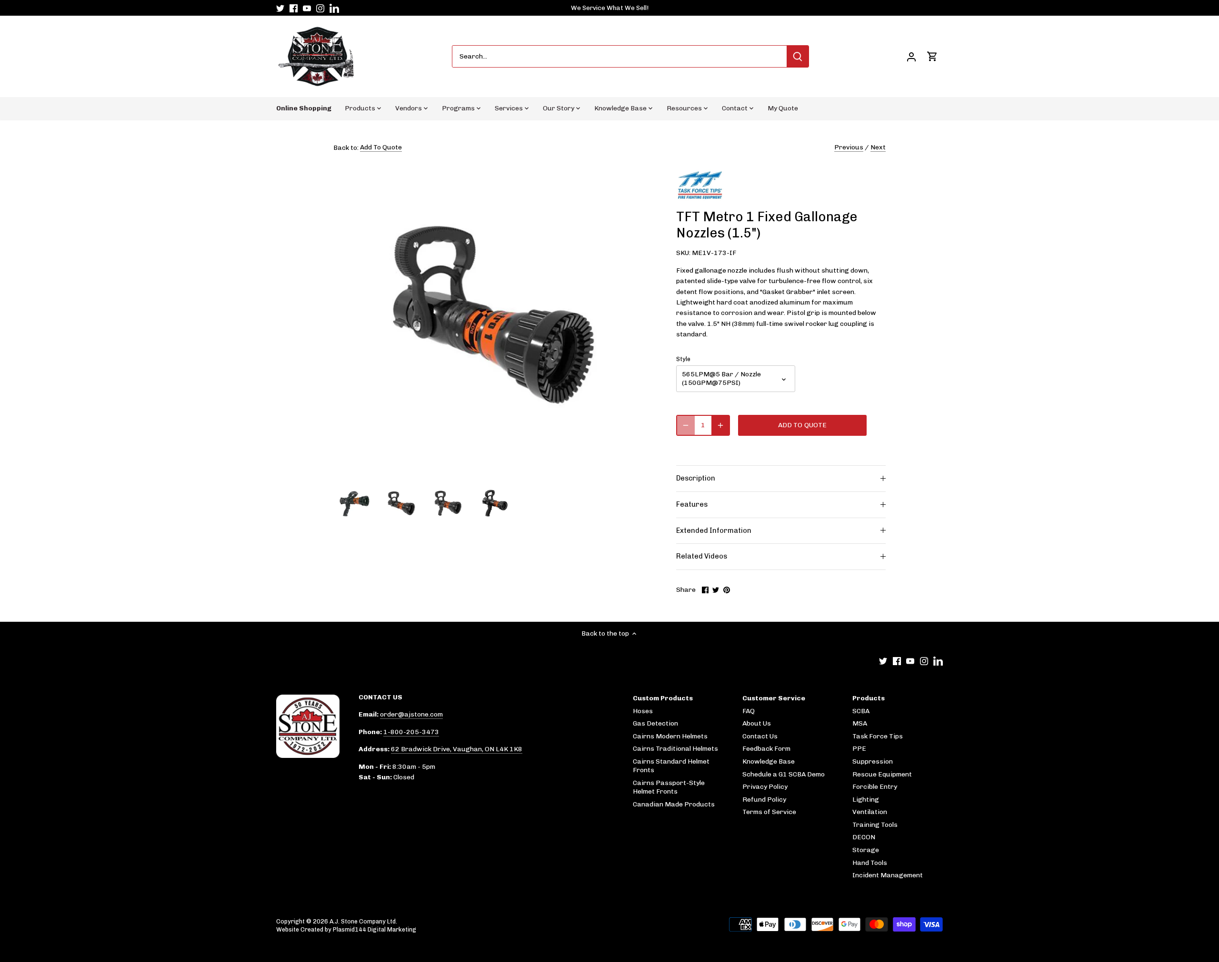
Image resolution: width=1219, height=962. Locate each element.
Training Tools (875, 825)
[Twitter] (280, 8)
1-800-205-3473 (411, 732)
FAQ (748, 711)
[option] (354, 503)
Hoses (643, 711)
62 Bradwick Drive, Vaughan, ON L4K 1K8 (456, 749)
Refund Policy (764, 799)
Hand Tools (869, 863)
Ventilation (869, 812)
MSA (859, 723)
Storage (865, 850)
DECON (863, 837)
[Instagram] (320, 8)
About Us (756, 723)
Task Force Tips (877, 736)
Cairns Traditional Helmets (675, 749)
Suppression (872, 761)
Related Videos (701, 556)
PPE (859, 749)
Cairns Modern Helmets (670, 736)
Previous (848, 147)
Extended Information (713, 530)
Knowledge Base (768, 761)
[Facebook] (294, 8)
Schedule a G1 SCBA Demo (783, 774)
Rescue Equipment (882, 774)
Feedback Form (766, 749)
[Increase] (720, 425)
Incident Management (887, 875)
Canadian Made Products (674, 804)
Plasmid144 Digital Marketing (374, 929)
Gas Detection (655, 723)
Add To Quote (381, 147)
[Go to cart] (932, 56)
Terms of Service (769, 812)
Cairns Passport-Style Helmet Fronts (669, 787)
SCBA (860, 711)
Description (695, 478)
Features (692, 504)
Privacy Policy (765, 787)
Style (683, 359)
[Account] (911, 56)
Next (878, 147)
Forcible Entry (874, 787)
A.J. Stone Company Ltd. (363, 921)
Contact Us (760, 736)
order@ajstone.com (411, 714)
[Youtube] (307, 8)
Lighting (865, 799)
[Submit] (798, 56)
